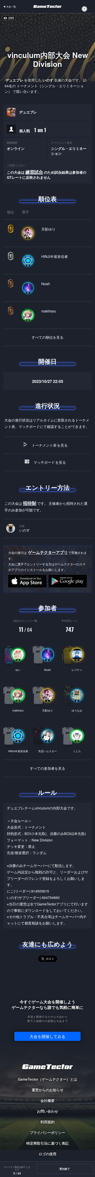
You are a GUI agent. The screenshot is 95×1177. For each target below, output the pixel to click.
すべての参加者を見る (47, 768)
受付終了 (64, 1169)
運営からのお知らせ (47, 1089)
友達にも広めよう (47, 944)
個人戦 (32, 130)
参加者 (47, 608)
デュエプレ (28, 112)
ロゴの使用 (47, 1153)
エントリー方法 (47, 487)
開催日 (47, 361)
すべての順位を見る (47, 337)
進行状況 (47, 405)
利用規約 (47, 1121)
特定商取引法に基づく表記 (47, 1143)
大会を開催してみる (47, 1036)
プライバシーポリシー (47, 1132)
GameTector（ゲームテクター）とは (47, 1079)
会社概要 (47, 1100)
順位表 (47, 199)
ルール (47, 792)
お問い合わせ (47, 1111)
